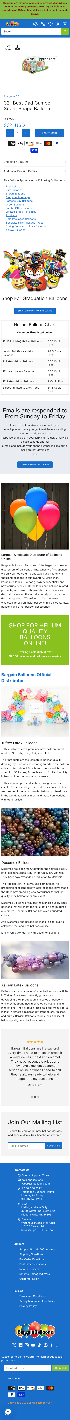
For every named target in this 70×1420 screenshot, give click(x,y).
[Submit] (65, 31)
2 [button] (35, 1097)
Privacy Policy (28, 1306)
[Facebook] (20, 1345)
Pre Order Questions (31, 1259)
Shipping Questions (31, 1254)
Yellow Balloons (15, 229)
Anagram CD (12, 96)
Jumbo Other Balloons (19, 208)
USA (24, 1203)
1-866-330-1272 (31, 1188)
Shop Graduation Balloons (35, 310)
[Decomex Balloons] (35, 832)
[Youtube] (33, 1345)
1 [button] (31, 1097)
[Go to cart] (65, 23)
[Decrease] (10, 133)
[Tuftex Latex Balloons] (35, 711)
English (13, 1378)
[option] (35, 65)
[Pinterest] (46, 1345)
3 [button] (38, 1097)
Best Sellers (13, 186)
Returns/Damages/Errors (34, 1273)
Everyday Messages (18, 197)
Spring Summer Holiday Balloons (26, 226)
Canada (26, 1219)
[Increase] (26, 133)
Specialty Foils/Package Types (24, 222)
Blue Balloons (14, 190)
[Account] (58, 23)
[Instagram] (27, 1345)
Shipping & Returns (16, 161)
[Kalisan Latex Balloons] (35, 960)
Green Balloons (15, 204)
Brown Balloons (15, 193)
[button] (8, 1412)
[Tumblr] (51, 1345)
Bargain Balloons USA (40, 1402)
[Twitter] (14, 1345)
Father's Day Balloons (19, 200)
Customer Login (29, 1278)
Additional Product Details (20, 171)
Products (11, 215)
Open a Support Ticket (35, 464)
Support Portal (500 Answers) (38, 1249)
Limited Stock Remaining (21, 211)
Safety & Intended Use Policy (37, 1301)
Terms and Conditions (32, 1296)
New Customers (29, 1269)
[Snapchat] (56, 1345)
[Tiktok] (39, 1345)
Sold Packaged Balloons (21, 218)
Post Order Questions (32, 1264)
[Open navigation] (3, 24)
